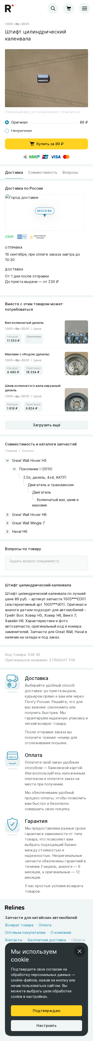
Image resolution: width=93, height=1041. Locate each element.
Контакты (13, 940)
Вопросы (70, 172)
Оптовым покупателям (25, 932)
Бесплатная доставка (47, 940)
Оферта (78, 940)
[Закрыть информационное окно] (79, 951)
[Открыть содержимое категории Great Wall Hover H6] (7, 514)
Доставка (14, 172)
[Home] (10, 8)
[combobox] (52, 8)
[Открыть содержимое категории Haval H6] (7, 531)
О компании (61, 932)
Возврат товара (19, 925)
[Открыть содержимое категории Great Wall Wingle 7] (7, 523)
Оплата (45, 925)
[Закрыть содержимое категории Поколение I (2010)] (14, 469)
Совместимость (42, 172)
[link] (46, 332)
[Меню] (84, 8)
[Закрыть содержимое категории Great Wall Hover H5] (7, 460)
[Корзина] (68, 8)
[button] (46, 78)
